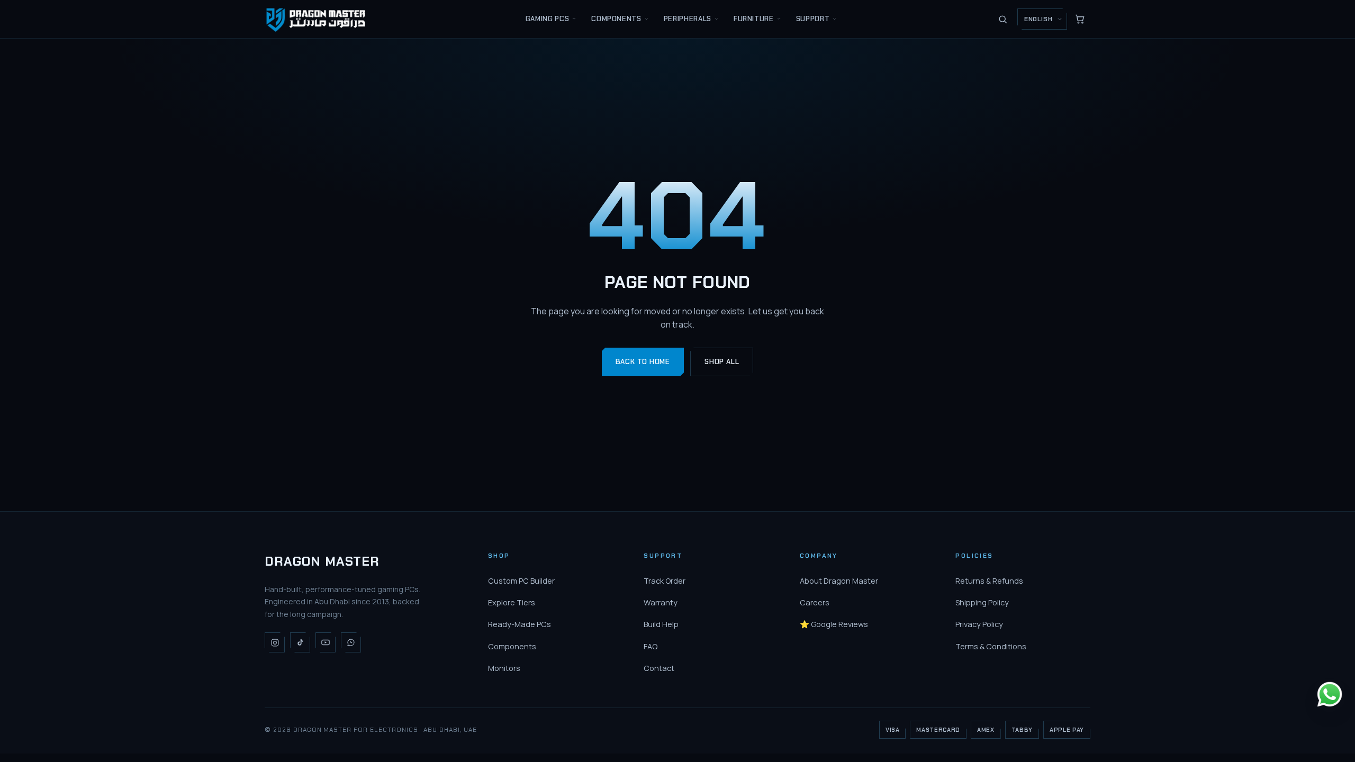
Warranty (661, 602)
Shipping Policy (982, 602)
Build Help (661, 624)
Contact (659, 668)
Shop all (721, 361)
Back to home (643, 361)
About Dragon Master (839, 581)
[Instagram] (275, 642)
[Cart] (1079, 19)
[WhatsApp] (351, 642)
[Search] (1002, 19)
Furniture (754, 18)
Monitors (504, 668)
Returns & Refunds (989, 581)
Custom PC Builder (521, 581)
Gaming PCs (548, 18)
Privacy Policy (979, 624)
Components (616, 18)
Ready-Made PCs (519, 624)
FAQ (650, 646)
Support (813, 18)
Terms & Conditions (990, 646)
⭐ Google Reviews (834, 624)
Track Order (664, 581)
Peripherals (687, 18)
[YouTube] (325, 642)
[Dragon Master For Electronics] (318, 19)
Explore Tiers (511, 602)
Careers (814, 602)
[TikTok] (300, 642)
